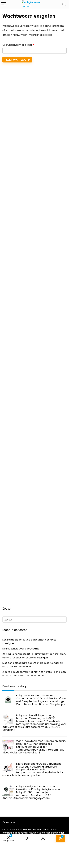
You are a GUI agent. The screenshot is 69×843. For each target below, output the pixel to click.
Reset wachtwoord (17, 59)
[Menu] (4, 4)
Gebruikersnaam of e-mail (22, 44)
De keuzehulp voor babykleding (20, 648)
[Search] (64, 4)
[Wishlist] (26, 839)
